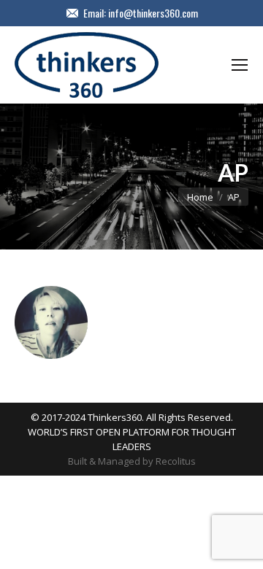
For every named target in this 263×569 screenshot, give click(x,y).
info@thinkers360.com (153, 13)
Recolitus (176, 461)
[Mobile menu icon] (239, 65)
